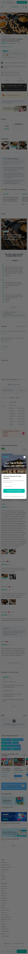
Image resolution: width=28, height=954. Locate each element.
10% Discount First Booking (14, 491)
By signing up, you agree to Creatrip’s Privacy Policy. (14, 496)
